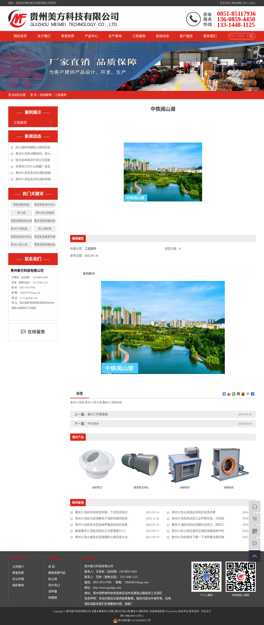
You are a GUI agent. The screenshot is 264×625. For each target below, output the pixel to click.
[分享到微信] (234, 394)
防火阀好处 (45, 228)
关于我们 (44, 36)
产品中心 (91, 36)
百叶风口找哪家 (44, 212)
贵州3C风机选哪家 (21, 228)
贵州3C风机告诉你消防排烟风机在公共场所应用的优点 (35, 179)
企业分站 (225, 3)
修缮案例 (46, 94)
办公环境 (18, 579)
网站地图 (236, 3)
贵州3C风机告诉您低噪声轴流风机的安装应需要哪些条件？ (113, 524)
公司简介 (18, 566)
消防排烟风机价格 (21, 220)
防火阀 (21, 212)
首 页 (33, 94)
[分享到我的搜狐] (243, 394)
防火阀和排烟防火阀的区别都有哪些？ (35, 147)
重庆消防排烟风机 (44, 220)
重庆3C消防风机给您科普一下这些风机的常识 (104, 512)
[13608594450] (254, 519)
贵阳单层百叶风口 (44, 204)
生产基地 (115, 36)
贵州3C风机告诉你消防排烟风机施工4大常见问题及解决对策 (35, 172)
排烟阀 (52, 597)
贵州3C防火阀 (93, 402)
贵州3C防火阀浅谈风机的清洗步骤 (193, 512)
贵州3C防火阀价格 (21, 244)
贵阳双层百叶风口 (21, 236)
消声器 (52, 591)
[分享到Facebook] (253, 394)
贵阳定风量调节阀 (44, 236)
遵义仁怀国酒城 (97, 414)
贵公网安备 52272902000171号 (134, 620)
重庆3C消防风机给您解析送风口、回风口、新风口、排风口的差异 (214, 524)
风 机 (51, 566)
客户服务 (186, 36)
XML (252, 3)
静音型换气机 (57, 572)
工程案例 (138, 36)
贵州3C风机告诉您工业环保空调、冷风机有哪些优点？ (206, 518)
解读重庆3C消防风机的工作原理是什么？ (101, 530)
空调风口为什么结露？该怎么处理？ (35, 166)
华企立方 (206, 611)
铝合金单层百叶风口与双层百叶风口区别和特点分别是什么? (35, 160)
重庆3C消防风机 (112, 402)
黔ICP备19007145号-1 (132, 615)
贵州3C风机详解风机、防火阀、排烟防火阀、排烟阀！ (35, 153)
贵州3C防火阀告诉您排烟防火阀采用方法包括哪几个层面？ (113, 537)
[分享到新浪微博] (229, 394)
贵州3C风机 (77, 402)
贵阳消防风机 (21, 204)
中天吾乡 (93, 423)
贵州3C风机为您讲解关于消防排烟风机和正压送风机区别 (111, 518)
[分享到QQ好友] (238, 394)
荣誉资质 (67, 36)
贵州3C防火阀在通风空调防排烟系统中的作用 (201, 530)
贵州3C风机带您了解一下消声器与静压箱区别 (201, 537)
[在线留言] (254, 544)
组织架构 (18, 585)
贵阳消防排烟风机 (44, 244)
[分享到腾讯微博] (248, 394)
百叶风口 (54, 585)
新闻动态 (162, 36)
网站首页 (20, 36)
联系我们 (210, 36)
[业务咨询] (254, 506)
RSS (245, 3)
